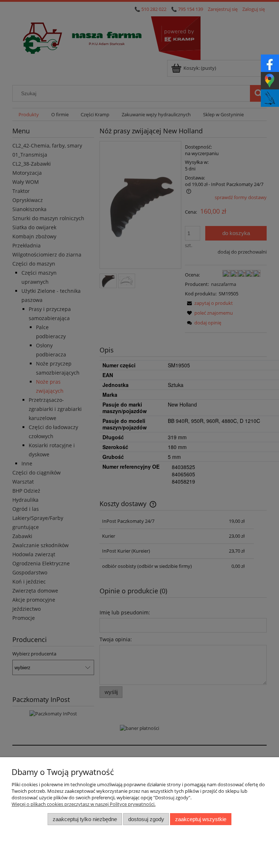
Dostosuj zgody (146, 819)
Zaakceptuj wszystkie (200, 819)
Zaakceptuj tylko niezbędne (85, 819)
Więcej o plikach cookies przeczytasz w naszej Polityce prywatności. (83, 804)
